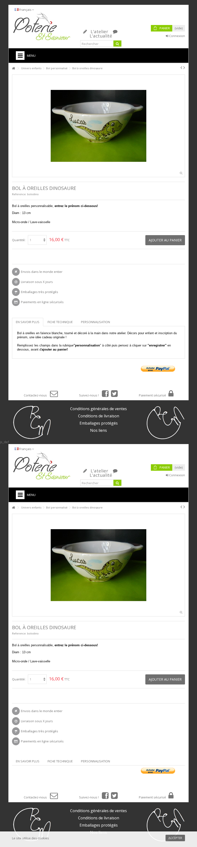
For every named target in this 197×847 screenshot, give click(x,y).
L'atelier (99, 31)
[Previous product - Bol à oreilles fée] (181, 67)
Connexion (176, 36)
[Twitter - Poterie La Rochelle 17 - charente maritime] (113, 395)
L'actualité (101, 36)
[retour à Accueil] (13, 68)
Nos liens (98, 430)
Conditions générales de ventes (98, 408)
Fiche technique (60, 322)
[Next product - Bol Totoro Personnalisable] (184, 67)
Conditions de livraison (98, 416)
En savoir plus (27, 322)
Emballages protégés (99, 423)
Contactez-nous (36, 395)
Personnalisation (95, 322)
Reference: (19, 194)
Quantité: (18, 240)
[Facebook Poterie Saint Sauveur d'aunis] (104, 395)
